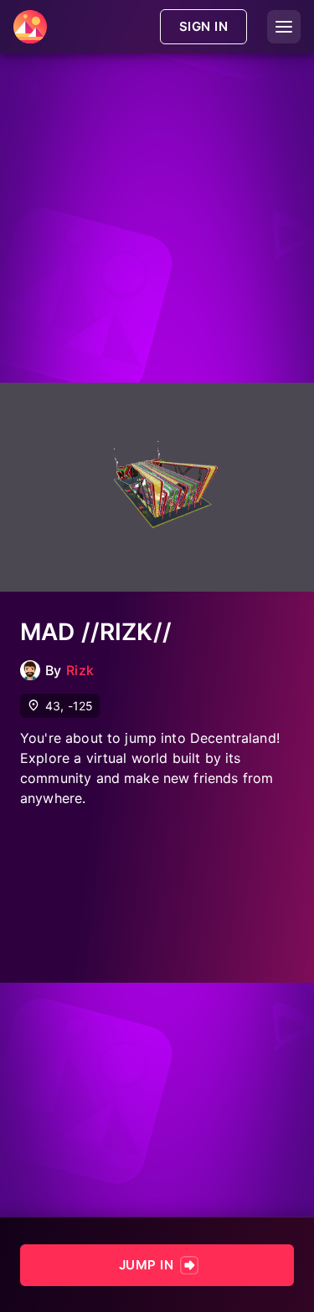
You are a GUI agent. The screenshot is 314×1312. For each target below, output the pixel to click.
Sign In (203, 26)
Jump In (146, 1265)
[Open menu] (284, 26)
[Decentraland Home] (30, 26)
